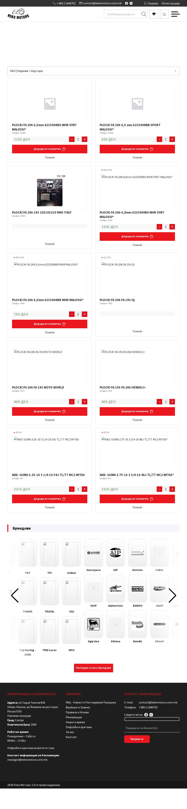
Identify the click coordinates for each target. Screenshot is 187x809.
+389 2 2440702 (66, 3)
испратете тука (44, 748)
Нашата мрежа (75, 722)
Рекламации (74, 717)
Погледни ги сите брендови (93, 667)
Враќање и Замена (78, 707)
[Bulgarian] (12, 2)
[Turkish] (31, 2)
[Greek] (20, 2)
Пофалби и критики (79, 727)
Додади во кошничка (47, 148)
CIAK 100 (126, 38)
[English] (16, 2)
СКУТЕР (98, 38)
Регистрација (171, 3)
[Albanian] (9, 2)
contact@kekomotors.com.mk (102, 3)
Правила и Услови (77, 712)
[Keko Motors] (18, 14)
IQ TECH (107, 257)
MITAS (19, 432)
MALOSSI (107, 170)
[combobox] (93, 71)
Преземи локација (19, 716)
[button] (14, 595)
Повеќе (50, 157)
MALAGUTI (112, 38)
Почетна (52, 38)
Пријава (153, 3)
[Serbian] (27, 2)
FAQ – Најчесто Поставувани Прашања (91, 702)
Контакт (71, 737)
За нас (70, 732)
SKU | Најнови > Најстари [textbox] (26, 71)
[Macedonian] (23, 2)
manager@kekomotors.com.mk (27, 759)
